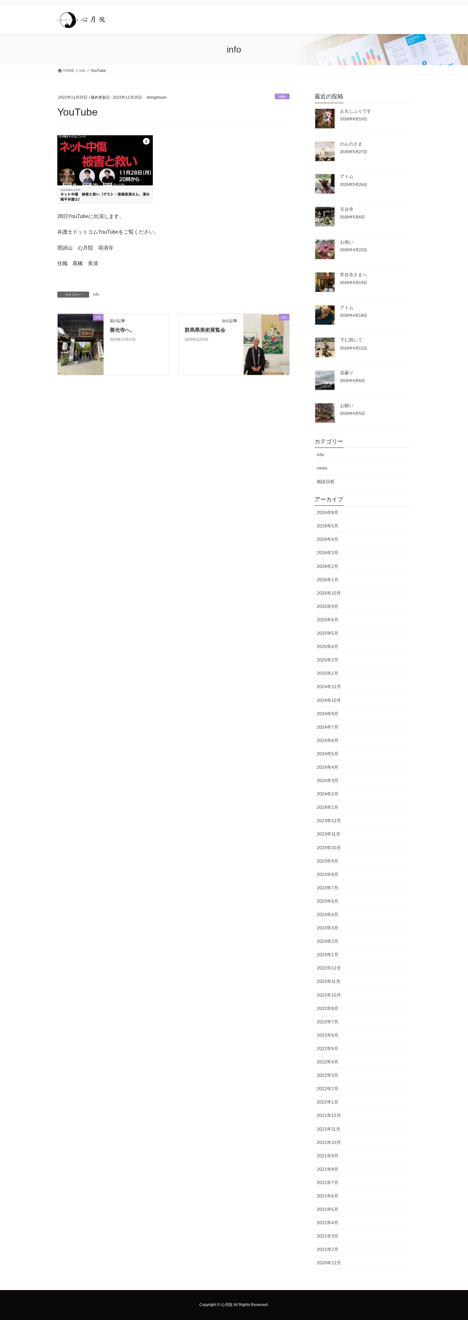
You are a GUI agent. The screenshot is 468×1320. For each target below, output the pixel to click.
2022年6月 (327, 1035)
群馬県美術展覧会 (205, 330)
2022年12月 (329, 968)
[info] (80, 330)
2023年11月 (328, 833)
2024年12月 (329, 686)
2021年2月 (327, 1249)
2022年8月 (327, 1008)
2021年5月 (327, 1209)
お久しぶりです (355, 111)
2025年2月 (327, 659)
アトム (346, 176)
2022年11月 (328, 981)
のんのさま (351, 143)
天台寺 (346, 209)
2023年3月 (327, 927)
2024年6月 (327, 740)
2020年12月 (329, 1262)
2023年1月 (327, 954)
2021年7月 (327, 1182)
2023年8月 (327, 874)
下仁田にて (351, 339)
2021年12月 (329, 1115)
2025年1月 (327, 673)
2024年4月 (327, 767)
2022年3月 (327, 1075)
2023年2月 (327, 941)
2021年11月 (328, 1129)
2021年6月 (327, 1195)
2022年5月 (327, 1048)
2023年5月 (327, 901)
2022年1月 (327, 1102)
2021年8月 (327, 1169)
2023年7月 (327, 887)
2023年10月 (329, 847)
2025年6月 (327, 619)
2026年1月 (327, 579)
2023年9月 (327, 861)
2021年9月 (327, 1155)
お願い (346, 405)
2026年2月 (327, 566)
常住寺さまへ (353, 274)
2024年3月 (327, 780)
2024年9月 (327, 713)
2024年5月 (327, 753)
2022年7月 (327, 1021)
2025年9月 (327, 606)
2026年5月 (327, 525)
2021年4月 (327, 1222)
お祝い (346, 241)
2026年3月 (327, 552)
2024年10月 (329, 700)
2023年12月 (329, 820)
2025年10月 (329, 593)
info (282, 96)
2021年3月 (327, 1236)
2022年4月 (327, 1061)
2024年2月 (327, 793)
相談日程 (326, 481)
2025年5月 (327, 633)
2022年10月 (329, 995)
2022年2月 (327, 1088)
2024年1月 (327, 807)
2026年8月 (327, 512)
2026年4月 (327, 539)
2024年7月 (327, 727)
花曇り (346, 372)
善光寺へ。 (122, 330)
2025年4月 (327, 646)
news (322, 467)
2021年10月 (329, 1142)
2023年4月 (327, 914)
